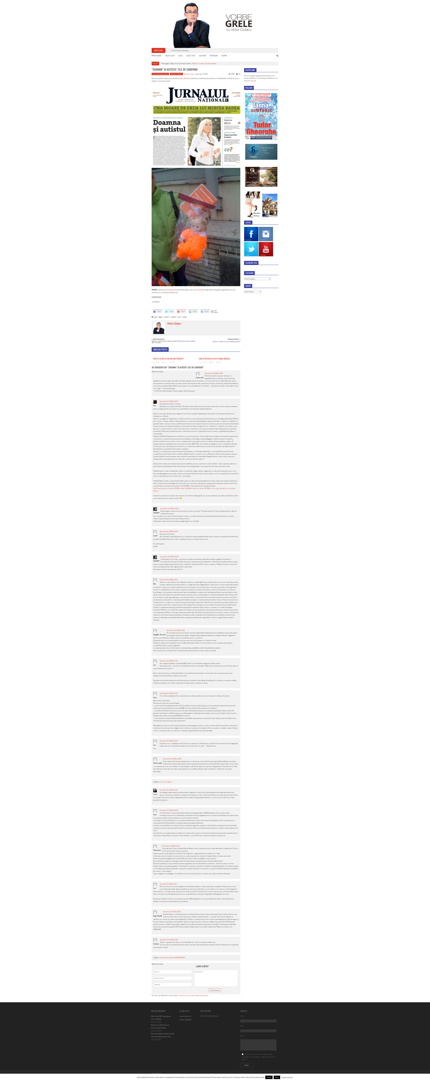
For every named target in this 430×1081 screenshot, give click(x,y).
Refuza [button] (277, 1077)
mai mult (253, 81)
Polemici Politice (176, 74)
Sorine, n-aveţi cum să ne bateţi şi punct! (226, 342)
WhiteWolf (156, 513)
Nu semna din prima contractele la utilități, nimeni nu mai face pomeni (194, 50)
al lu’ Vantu (199, 290)
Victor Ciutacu (190, 74)
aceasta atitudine (184, 78)
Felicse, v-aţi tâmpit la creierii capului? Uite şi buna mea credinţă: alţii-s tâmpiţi (173, 342)
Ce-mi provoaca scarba (182, 63)
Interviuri (213, 56)
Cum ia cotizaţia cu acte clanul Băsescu (214, 358)
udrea (184, 317)
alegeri (160, 317)
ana (154, 406)
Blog (180, 56)
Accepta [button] (269, 1077)
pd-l (179, 317)
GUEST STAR (190, 56)
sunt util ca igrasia (166, 782)
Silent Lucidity (157, 763)
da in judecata (170, 290)
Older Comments (157, 372)
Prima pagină (156, 56)
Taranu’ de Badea (185, 1020)
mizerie (173, 317)
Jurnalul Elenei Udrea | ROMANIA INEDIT (172, 957)
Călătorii (202, 56)
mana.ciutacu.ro (185, 1016)
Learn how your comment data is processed (193, 995)
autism (167, 317)
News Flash (170, 56)
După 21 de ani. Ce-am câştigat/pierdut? (168, 358)
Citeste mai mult (287, 1077)
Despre (224, 56)
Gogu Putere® (157, 916)
